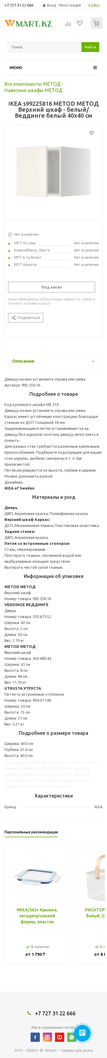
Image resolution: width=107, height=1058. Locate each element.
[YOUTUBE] (59, 1037)
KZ (91, 5)
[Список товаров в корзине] (97, 28)
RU (97, 5)
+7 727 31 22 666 (18, 5)
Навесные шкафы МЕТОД (33, 90)
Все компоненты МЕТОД (32, 84)
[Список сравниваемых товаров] (68, 25)
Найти (90, 47)
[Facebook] (35, 1037)
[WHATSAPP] (71, 1037)
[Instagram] (47, 1037)
